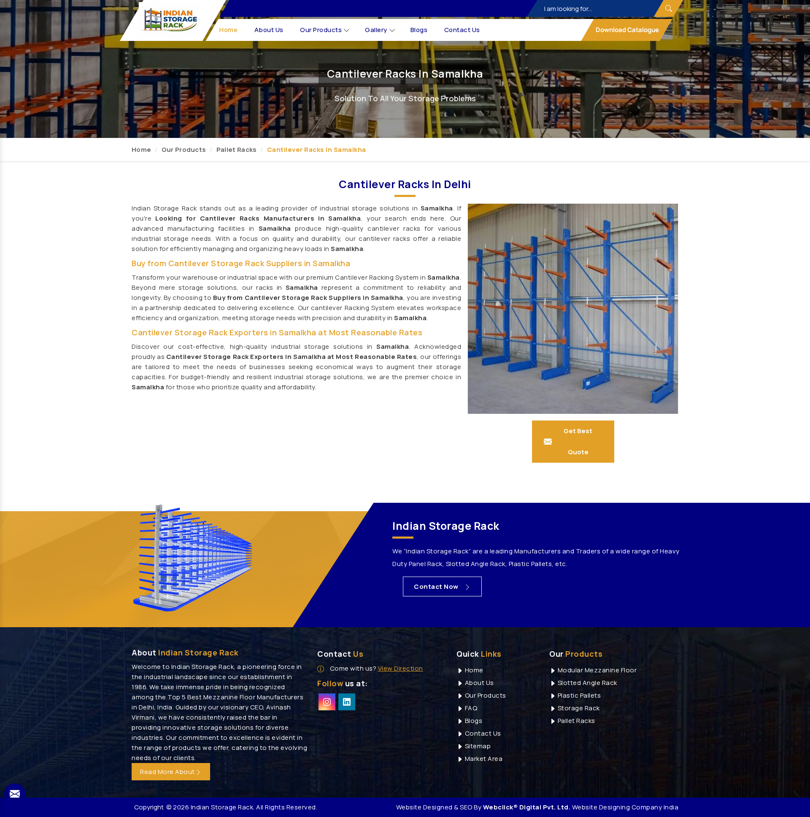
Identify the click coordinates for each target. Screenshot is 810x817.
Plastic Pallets (578, 695)
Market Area (482, 758)
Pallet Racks (236, 149)
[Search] (668, 8)
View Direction (400, 668)
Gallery (376, 29)
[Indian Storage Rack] (169, 20)
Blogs (419, 29)
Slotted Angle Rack (586, 682)
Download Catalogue (626, 29)
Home (229, 29)
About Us (269, 29)
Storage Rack (578, 708)
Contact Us (462, 29)
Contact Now (437, 586)
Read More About (167, 771)
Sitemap (477, 746)
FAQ (470, 708)
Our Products (321, 29)
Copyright (149, 807)
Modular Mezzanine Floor (596, 670)
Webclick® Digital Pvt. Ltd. (527, 807)
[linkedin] (346, 701)
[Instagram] (327, 701)
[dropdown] (346, 30)
